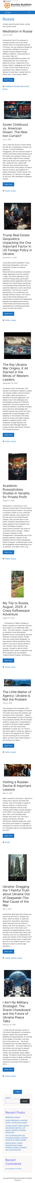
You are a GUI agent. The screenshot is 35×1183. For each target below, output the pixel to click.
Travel (13, 667)
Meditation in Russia (17, 31)
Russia (5, 89)
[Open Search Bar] (29, 12)
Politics (13, 191)
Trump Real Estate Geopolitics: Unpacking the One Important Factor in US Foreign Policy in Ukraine (17, 244)
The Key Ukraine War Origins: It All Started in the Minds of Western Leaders (16, 372)
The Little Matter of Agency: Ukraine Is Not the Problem (17, 695)
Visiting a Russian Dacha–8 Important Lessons (17, 785)
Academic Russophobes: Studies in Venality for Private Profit (16, 491)
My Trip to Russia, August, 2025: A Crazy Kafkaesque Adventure (16, 608)
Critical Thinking (11, 958)
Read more (8, 80)
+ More (17, 1092)
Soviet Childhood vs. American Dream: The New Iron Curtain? (15, 130)
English (8, 1)
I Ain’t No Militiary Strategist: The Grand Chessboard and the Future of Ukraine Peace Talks (17, 1011)
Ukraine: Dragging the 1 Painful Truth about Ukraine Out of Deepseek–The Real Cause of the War (16, 896)
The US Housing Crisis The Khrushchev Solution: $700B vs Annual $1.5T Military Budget (16, 1137)
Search (7, 1098)
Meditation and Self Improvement (17, 86)
